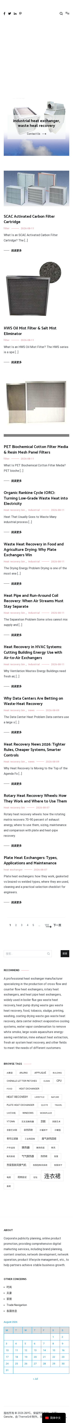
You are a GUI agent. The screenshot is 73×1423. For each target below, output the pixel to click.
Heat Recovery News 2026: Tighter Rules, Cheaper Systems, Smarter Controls (35, 750)
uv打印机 (11, 1113)
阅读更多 (16, 250)
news (31, 710)
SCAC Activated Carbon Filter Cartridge (29, 219)
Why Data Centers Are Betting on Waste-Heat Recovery (33, 701)
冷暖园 (57, 1130)
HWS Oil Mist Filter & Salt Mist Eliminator (30, 331)
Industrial (34, 510)
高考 (9, 1186)
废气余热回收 (49, 1138)
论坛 (35, 1177)
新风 (53, 1148)
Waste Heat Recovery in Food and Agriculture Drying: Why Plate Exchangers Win (34, 549)
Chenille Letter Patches (22, 1081)
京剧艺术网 (12, 1130)
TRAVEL (58, 1105)
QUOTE (44, 1105)
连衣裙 (52, 1176)
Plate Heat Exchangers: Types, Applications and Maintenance (30, 860)
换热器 (26, 1147)
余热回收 (28, 1130)
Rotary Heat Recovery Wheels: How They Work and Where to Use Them (35, 798)
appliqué (40, 1072)
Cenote (8, 1416)
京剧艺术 (56, 1121)
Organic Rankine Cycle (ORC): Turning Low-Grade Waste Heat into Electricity (36, 498)
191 (46, 925)
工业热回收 (30, 1139)
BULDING (57, 1073)
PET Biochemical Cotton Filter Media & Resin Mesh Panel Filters (36, 449)
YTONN (11, 1121)
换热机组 (40, 1148)
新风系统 (11, 1156)
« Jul (35, 1378)
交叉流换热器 (28, 1121)
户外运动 (11, 1148)
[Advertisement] (36, 60)
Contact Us (33, 133)
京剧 (43, 1121)
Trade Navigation (17, 1304)
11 (16, 1350)
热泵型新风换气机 (16, 1165)
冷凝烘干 (43, 1130)
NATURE (55, 1097)
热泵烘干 (58, 1165)
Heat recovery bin (14, 510)
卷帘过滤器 (12, 1138)
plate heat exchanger (20, 1105)
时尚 (9, 1287)
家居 (9, 1298)
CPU (59, 1080)
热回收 (44, 1156)
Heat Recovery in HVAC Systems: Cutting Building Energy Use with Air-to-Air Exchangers (33, 652)
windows (27, 1113)
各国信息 (12, 1310)
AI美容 (10, 1073)
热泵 (56, 1156)
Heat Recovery (17, 1097)
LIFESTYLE (39, 1097)
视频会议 (22, 1177)
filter (7, 228)
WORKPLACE (46, 1113)
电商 (9, 1177)
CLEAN (46, 1081)
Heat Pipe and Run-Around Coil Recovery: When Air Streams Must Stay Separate (33, 601)
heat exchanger (13, 869)
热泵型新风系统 (40, 1165)
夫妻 (9, 1292)
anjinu (23, 1073)
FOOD (9, 1089)
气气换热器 (28, 1156)
